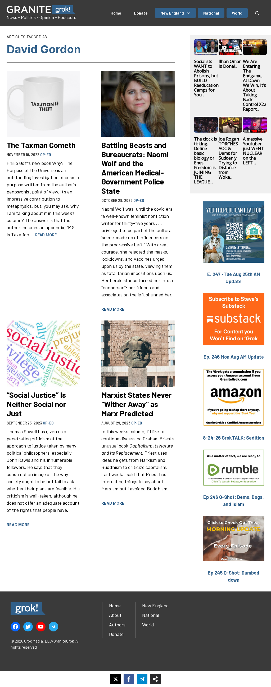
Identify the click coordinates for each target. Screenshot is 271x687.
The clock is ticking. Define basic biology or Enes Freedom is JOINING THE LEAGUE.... (205, 160)
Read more (46, 235)
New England (172, 13)
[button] (257, 13)
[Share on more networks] (155, 679)
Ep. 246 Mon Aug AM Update (234, 357)
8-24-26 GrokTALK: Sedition (233, 438)
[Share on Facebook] (129, 679)
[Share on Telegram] (142, 679)
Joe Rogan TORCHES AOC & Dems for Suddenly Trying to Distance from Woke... (229, 158)
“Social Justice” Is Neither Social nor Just (36, 404)
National (211, 13)
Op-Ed (45, 154)
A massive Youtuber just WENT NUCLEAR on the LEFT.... (253, 151)
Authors (117, 624)
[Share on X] (115, 679)
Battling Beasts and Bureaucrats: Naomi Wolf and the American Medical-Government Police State (134, 167)
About (115, 615)
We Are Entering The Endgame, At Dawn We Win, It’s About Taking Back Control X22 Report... (254, 85)
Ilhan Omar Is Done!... (230, 64)
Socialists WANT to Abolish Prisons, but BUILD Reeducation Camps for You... (206, 78)
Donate (141, 13)
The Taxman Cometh (41, 145)
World (237, 13)
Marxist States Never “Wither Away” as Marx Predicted (136, 404)
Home (116, 13)
